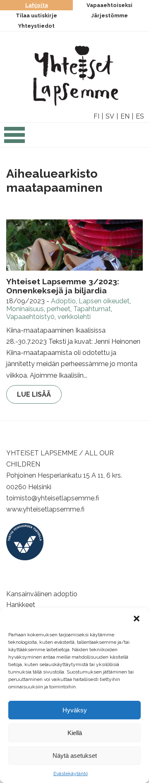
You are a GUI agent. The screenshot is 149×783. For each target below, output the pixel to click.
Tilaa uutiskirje (36, 15)
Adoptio (63, 301)
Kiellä (74, 732)
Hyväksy (74, 710)
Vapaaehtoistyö (30, 317)
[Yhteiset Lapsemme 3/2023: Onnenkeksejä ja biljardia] (74, 245)
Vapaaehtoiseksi (109, 5)
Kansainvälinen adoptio (41, 594)
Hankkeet (20, 605)
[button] (136, 618)
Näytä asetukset (75, 755)
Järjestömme (109, 15)
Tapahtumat (92, 309)
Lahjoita (36, 5)
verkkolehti (74, 317)
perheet (58, 309)
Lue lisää (34, 394)
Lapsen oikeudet (104, 301)
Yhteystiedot (36, 26)
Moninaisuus (25, 309)
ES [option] (140, 116)
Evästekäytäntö (70, 773)
